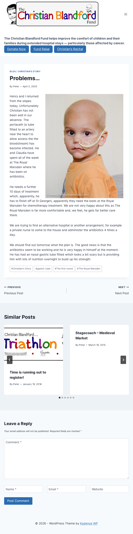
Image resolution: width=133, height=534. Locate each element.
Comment (14, 442)
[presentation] (33, 344)
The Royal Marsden (88, 268)
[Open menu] (125, 14)
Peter (16, 86)
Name (11, 489)
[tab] (59, 398)
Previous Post (13, 290)
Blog (13, 71)
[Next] (123, 360)
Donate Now (16, 49)
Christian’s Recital (70, 49)
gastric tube (43, 268)
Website (97, 489)
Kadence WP (89, 523)
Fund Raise (42, 49)
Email (54, 489)
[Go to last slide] (9, 360)
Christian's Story (29, 71)
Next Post (122, 290)
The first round (64, 268)
